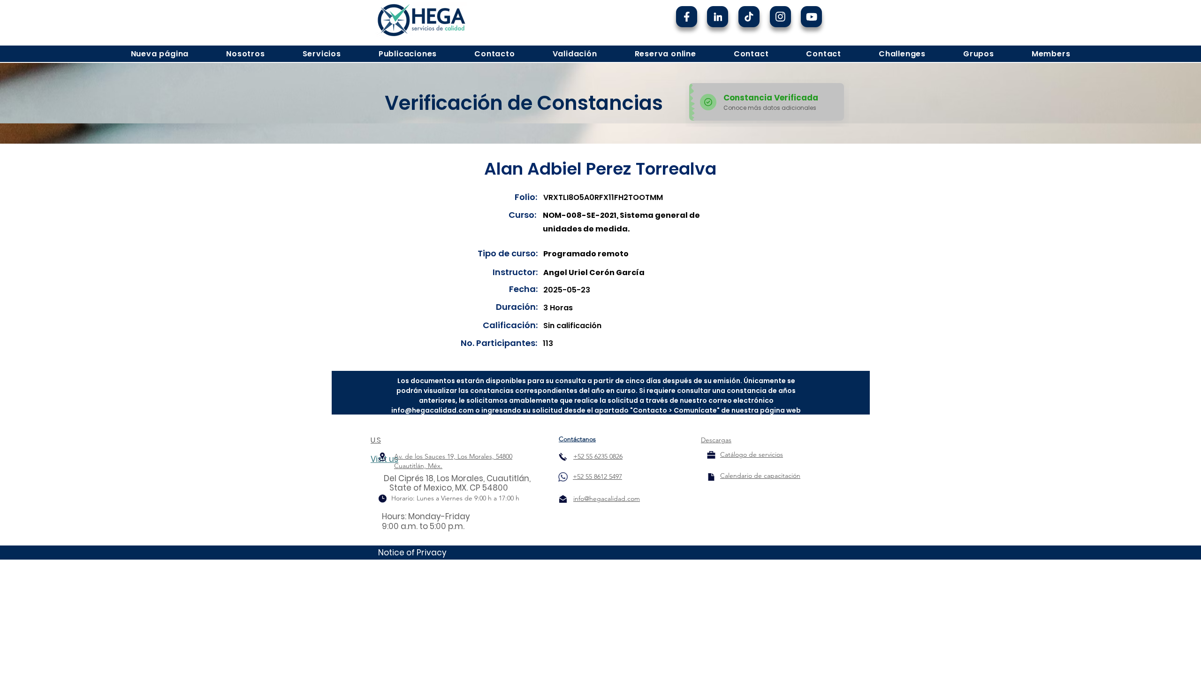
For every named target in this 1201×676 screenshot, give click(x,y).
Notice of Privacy (412, 552)
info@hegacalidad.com (432, 410)
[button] (245, 54)
